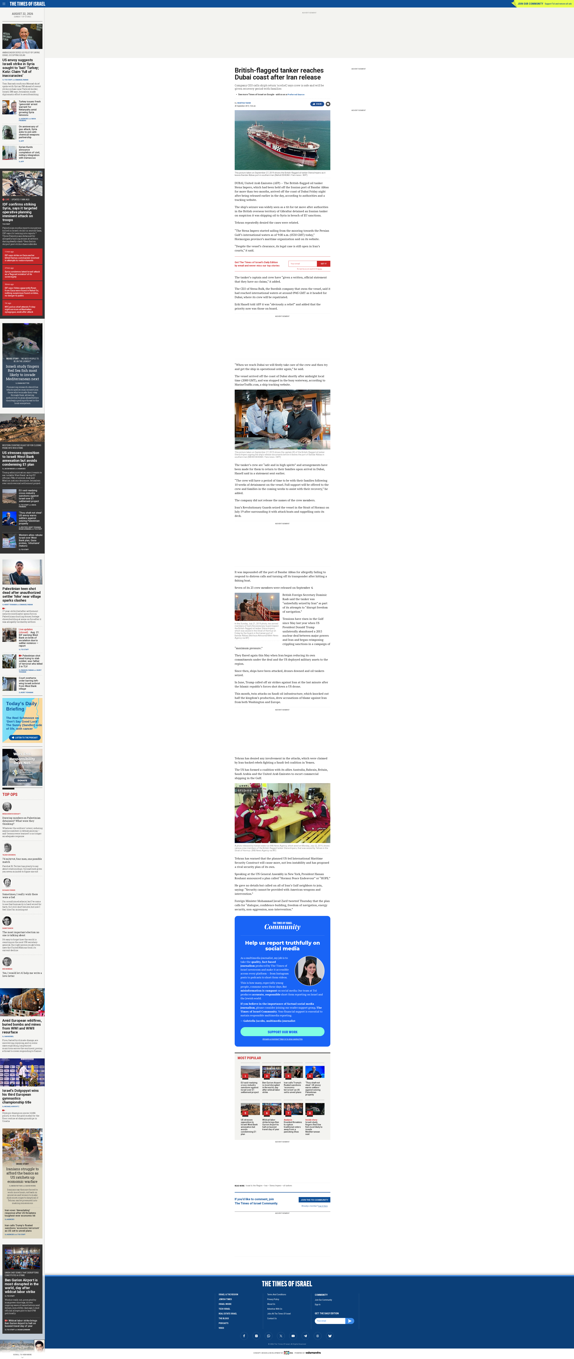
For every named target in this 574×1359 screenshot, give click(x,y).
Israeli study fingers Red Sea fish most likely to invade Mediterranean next (313, 1127)
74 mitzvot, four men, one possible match (22, 860)
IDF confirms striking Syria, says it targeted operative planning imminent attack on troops (19, 212)
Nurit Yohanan (35, 527)
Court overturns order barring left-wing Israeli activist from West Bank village (29, 683)
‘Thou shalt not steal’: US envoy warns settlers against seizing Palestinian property (313, 1088)
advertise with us (274, 1309)
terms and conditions (276, 1294)
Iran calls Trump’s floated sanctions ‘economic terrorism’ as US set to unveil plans (292, 1087)
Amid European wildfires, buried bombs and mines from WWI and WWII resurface (22, 1026)
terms (320, 269)
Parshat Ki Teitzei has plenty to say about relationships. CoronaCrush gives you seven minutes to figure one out (22, 869)
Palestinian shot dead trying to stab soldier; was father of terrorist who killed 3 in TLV (30, 661)
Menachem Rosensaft (11, 814)
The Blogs (224, 1318)
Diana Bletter (23, 383)
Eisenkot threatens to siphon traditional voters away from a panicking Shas (293, 1126)
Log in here (323, 1206)
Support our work (282, 1032)
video (221, 1328)
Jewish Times (225, 1299)
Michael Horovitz (11, 1106)
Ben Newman (7, 969)
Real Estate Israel (228, 1313)
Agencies (24, 119)
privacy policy (273, 1299)
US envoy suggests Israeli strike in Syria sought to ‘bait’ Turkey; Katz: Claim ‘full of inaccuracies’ (20, 68)
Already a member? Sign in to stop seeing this (282, 1039)
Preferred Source (296, 94)
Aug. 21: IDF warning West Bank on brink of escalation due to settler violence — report (29, 639)
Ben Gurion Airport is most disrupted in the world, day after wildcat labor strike (271, 1087)
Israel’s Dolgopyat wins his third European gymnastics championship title (20, 1096)
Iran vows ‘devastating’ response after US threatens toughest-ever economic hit (20, 1213)
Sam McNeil (9, 1036)
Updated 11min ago (20, 199)
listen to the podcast (26, 737)
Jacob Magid (9, 469)
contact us (272, 1318)
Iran (266, 1185)
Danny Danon (7, 928)
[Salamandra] (313, 1353)
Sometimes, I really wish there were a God (20, 896)
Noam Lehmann (25, 529)
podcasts (223, 1323)
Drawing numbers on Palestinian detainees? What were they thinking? (21, 820)
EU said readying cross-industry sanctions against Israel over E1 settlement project (250, 1087)
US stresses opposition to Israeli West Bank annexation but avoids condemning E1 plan (249, 1127)
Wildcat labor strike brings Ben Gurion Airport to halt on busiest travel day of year (270, 1125)
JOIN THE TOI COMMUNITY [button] (314, 1199)
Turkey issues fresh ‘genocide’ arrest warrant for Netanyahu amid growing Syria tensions (30, 108)
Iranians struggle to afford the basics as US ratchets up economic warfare (22, 1175)
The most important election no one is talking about (20, 934)
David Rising (31, 1186)
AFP (22, 141)
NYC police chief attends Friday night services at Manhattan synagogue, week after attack (20, 309)
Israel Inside (225, 1304)
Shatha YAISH (244, 103)
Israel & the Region (254, 1185)
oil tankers (287, 1185)
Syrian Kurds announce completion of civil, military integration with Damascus (29, 152)
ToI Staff (8, 80)
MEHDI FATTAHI (16, 1186)
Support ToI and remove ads (558, 4)
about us (271, 1304)
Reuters (24, 527)
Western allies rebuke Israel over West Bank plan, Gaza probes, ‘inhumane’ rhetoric (30, 540)
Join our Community (530, 3)
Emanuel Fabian (22, 80)
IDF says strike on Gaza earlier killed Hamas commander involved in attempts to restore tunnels (22, 258)
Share (319, 104)
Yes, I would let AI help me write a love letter (22, 974)
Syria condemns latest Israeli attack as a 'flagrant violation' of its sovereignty (22, 274)
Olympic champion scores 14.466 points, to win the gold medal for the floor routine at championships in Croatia (20, 1117)
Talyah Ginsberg (9, 855)
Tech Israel (224, 1309)
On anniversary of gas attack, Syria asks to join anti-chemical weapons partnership (29, 132)
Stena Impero (275, 1185)
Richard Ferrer (8, 890)
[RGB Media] (289, 1352)
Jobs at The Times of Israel (279, 1313)
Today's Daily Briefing (21, 706)
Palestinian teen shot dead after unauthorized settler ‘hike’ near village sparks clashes (21, 594)
